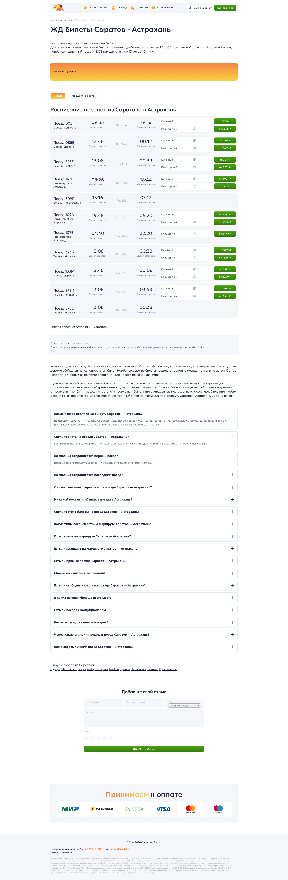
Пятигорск (74, 669)
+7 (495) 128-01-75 (94, 848)
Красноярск (168, 669)
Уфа (64, 669)
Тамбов (114, 669)
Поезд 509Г (63, 198)
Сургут (55, 669)
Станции (142, 7)
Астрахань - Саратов (91, 327)
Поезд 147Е (63, 179)
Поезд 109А (63, 215)
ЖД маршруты (98, 7)
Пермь (103, 669)
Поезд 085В (63, 142)
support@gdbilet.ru (121, 848)
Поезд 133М (63, 271)
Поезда (123, 7)
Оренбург (90, 669)
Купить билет (225, 7)
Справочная (165, 7)
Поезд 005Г (63, 123)
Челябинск (138, 669)
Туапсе (125, 669)
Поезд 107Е (63, 232)
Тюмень (152, 669)
